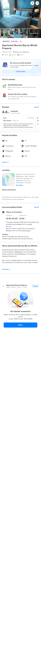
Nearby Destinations (9, 190)
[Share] (37, 3)
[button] (8, 179)
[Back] (3, 3)
